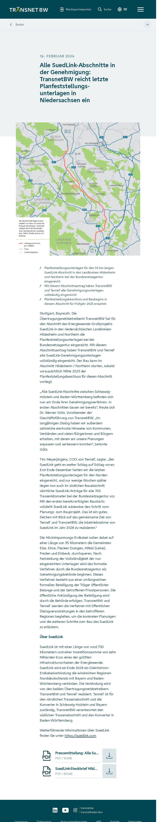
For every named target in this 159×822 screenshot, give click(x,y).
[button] (140, 9)
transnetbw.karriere (92, 812)
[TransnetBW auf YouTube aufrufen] (65, 810)
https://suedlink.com (80, 735)
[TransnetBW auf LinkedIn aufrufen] (55, 810)
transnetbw (87, 808)
